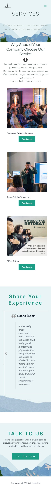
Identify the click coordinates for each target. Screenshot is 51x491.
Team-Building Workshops (18, 197)
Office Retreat (13, 261)
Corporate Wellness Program (20, 133)
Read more (27, 139)
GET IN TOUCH (25, 456)
